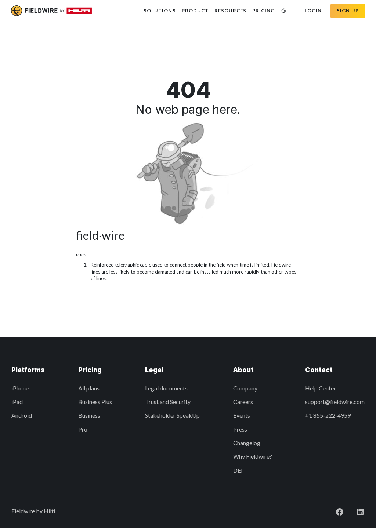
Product (195, 11)
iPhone (20, 388)
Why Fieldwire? (252, 456)
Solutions (160, 11)
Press (240, 429)
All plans (89, 388)
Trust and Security (168, 401)
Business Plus (95, 401)
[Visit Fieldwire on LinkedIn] (354, 510)
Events (241, 415)
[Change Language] (284, 11)
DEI (238, 470)
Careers (243, 401)
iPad (17, 401)
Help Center (320, 388)
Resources (230, 11)
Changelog (246, 442)
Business (89, 415)
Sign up (348, 11)
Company (245, 388)
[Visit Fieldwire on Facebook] (333, 510)
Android (21, 415)
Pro (82, 429)
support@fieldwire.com (335, 401)
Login (313, 11)
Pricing (263, 11)
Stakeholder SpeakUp (172, 415)
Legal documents (166, 388)
